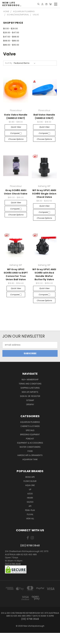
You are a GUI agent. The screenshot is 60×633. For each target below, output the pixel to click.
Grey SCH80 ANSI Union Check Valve (15, 192)
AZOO (30, 493)
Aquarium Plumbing (30, 422)
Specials (30, 430)
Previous (5, 630)
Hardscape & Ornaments (30, 455)
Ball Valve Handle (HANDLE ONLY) (44, 116)
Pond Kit (30, 438)
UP (30, 489)
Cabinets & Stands (30, 426)
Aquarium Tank (30, 459)
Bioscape (30, 477)
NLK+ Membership (30, 379)
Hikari (30, 497)
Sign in (23, 396)
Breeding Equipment (30, 434)
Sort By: (9, 63)
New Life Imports (30, 392)
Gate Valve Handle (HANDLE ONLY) (15, 116)
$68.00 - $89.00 (11, 40)
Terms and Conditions (30, 383)
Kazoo (30, 502)
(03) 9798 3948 (13, 563)
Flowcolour (30, 481)
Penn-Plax (30, 510)
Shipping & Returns (30, 387)
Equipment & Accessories (30, 442)
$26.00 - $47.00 (11, 32)
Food (30, 451)
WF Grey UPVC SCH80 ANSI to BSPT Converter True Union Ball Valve (16, 274)
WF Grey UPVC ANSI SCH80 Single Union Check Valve (44, 194)
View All (30, 518)
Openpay (30, 404)
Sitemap (30, 400)
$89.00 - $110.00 (11, 44)
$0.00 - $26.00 (10, 28)
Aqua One (30, 485)
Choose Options (15, 139)
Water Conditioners (30, 447)
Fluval (30, 514)
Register (35, 396)
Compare (15, 133)
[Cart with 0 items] (50, 4)
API (30, 506)
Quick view (16, 127)
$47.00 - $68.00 (11, 36)
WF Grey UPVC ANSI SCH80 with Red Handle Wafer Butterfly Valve (44, 274)
